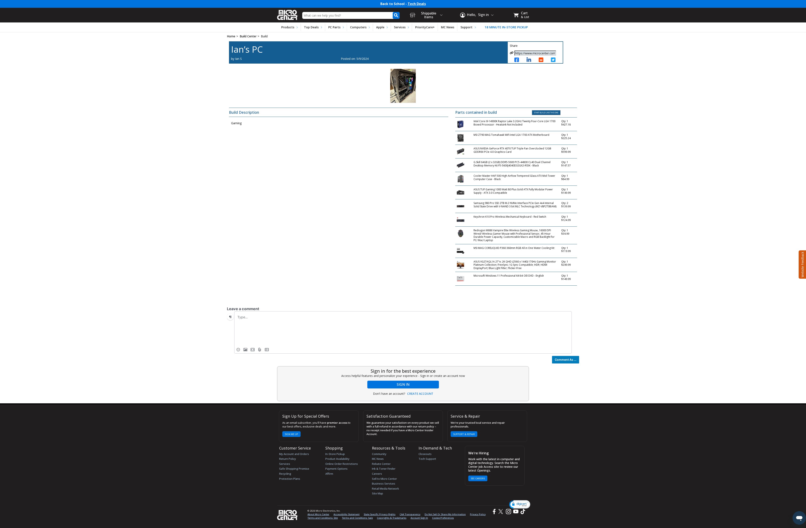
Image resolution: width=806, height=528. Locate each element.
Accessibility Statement (347, 514)
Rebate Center (381, 464)
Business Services (383, 483)
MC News (447, 27)
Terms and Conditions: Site (322, 517)
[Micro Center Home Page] (287, 14)
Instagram (508, 511)
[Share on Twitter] (555, 60)
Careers (377, 474)
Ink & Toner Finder (383, 468)
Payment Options (336, 468)
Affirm (329, 474)
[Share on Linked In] (530, 60)
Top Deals (311, 27)
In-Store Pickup (335, 454)
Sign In (403, 384)
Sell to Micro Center (384, 479)
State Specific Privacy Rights (379, 514)
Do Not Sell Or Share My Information (445, 514)
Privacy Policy (478, 514)
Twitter (501, 511)
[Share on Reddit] (542, 60)
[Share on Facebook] (518, 60)
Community (379, 454)
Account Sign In (419, 517)
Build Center (248, 36)
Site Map (377, 493)
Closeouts (425, 454)
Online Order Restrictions (341, 464)
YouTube (515, 511)
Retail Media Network (385, 488)
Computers (358, 27)
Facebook (493, 511)
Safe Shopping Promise (294, 468)
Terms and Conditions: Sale (357, 517)
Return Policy (287, 459)
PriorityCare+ (425, 27)
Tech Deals (417, 4)
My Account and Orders (294, 454)
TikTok (522, 511)
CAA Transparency (410, 514)
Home (231, 36)
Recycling (285, 474)
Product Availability (337, 459)
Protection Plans (289, 479)
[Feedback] (802, 264)
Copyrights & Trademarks (391, 517)
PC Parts (334, 27)
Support (466, 27)
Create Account (420, 394)
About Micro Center (318, 514)
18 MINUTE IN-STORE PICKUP (506, 27)
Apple (380, 27)
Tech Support (427, 459)
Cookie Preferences (443, 517)
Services (400, 27)
